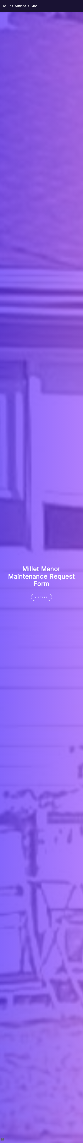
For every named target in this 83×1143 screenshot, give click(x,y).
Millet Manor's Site (20, 6)
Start (43, 597)
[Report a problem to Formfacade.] (2, 1139)
